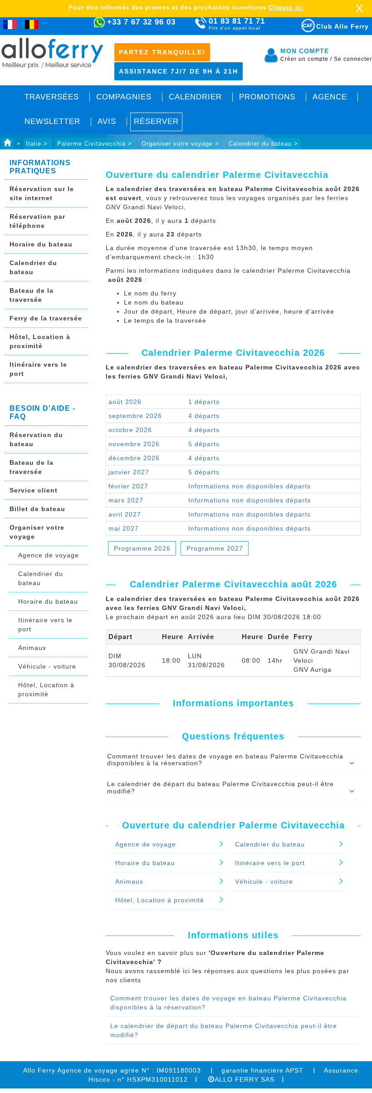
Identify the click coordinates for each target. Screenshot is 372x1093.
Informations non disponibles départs (249, 486)
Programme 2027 (214, 548)
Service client (34, 490)
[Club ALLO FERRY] (300, 24)
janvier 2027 (128, 472)
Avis (107, 121)
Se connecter (353, 59)
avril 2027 (124, 514)
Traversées (51, 97)
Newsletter (52, 121)
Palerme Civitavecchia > (95, 143)
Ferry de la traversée (46, 318)
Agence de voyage (48, 555)
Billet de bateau (37, 508)
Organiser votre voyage (37, 532)
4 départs (204, 415)
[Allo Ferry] (7, 143)
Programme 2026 (142, 548)
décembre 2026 (134, 458)
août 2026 (125, 401)
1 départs (204, 401)
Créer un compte (306, 59)
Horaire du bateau (41, 244)
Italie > (38, 143)
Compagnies (124, 97)
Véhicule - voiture (47, 666)
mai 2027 (123, 528)
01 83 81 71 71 (237, 23)
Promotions (267, 97)
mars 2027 (125, 500)
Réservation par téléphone (37, 221)
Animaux (32, 647)
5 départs (204, 444)
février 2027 (128, 486)
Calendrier (195, 97)
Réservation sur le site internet (42, 193)
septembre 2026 (135, 415)
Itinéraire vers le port (38, 369)
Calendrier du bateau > (263, 143)
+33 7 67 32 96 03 (141, 22)
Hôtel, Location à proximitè (40, 341)
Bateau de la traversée (32, 295)
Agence (330, 97)
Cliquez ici (286, 7)
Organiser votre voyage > (181, 143)
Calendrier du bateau (33, 267)
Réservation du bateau (36, 439)
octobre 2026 (130, 429)
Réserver (156, 121)
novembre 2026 (134, 444)
